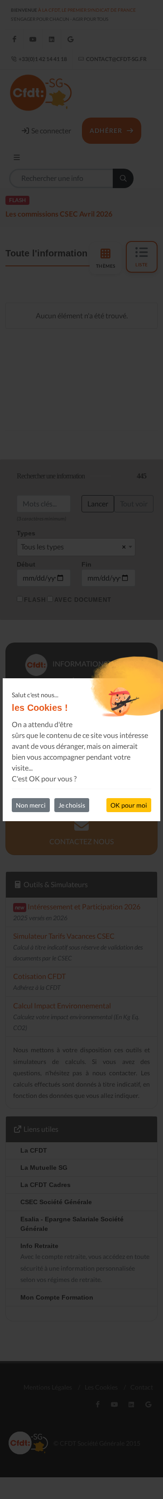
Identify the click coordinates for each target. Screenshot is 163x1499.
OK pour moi (128, 805)
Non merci (31, 805)
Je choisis (71, 805)
